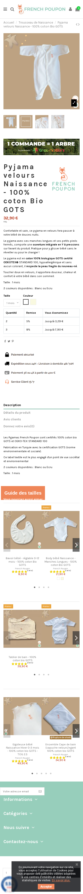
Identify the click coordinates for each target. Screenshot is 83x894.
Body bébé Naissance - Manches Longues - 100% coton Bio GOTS (60, 561)
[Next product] (79, 24)
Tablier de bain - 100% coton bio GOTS (22, 658)
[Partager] (5, 341)
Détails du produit (16, 412)
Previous (6, 545)
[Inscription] (40, 791)
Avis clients (12, 419)
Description (12, 405)
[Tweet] (9, 341)
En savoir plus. (61, 880)
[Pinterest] (13, 341)
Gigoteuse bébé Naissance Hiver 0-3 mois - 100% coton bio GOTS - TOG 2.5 (22, 749)
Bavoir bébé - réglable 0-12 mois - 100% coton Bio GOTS (22, 561)
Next (76, 545)
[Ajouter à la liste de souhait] (20, 553)
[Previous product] (77, 24)
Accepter (46, 886)
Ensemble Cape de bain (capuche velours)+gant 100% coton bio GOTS (60, 748)
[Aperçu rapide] (25, 553)
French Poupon (22, 568)
